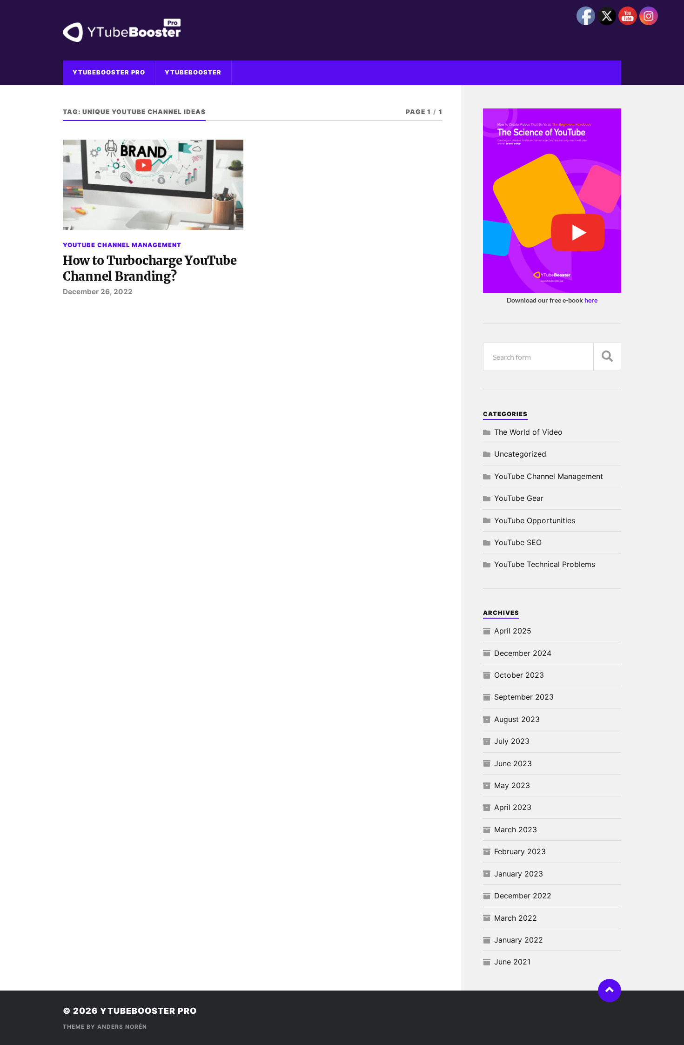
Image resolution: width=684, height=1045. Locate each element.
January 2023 (518, 873)
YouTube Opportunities (534, 520)
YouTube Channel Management (122, 245)
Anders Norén (122, 1026)
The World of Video (528, 432)
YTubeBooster (193, 72)
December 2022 (522, 895)
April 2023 (512, 807)
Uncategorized (520, 453)
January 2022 (518, 939)
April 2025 (512, 630)
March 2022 (515, 918)
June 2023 (513, 763)
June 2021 (512, 961)
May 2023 (512, 785)
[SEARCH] (607, 357)
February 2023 (520, 851)
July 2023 (512, 741)
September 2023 (524, 696)
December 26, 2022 (98, 291)
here (590, 300)
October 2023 (519, 675)
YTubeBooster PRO (109, 72)
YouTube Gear (518, 498)
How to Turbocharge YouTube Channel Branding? (149, 268)
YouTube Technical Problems (544, 564)
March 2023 (515, 829)
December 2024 (522, 653)
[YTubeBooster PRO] (342, 30)
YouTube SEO (518, 542)
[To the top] (609, 990)
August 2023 (517, 719)
